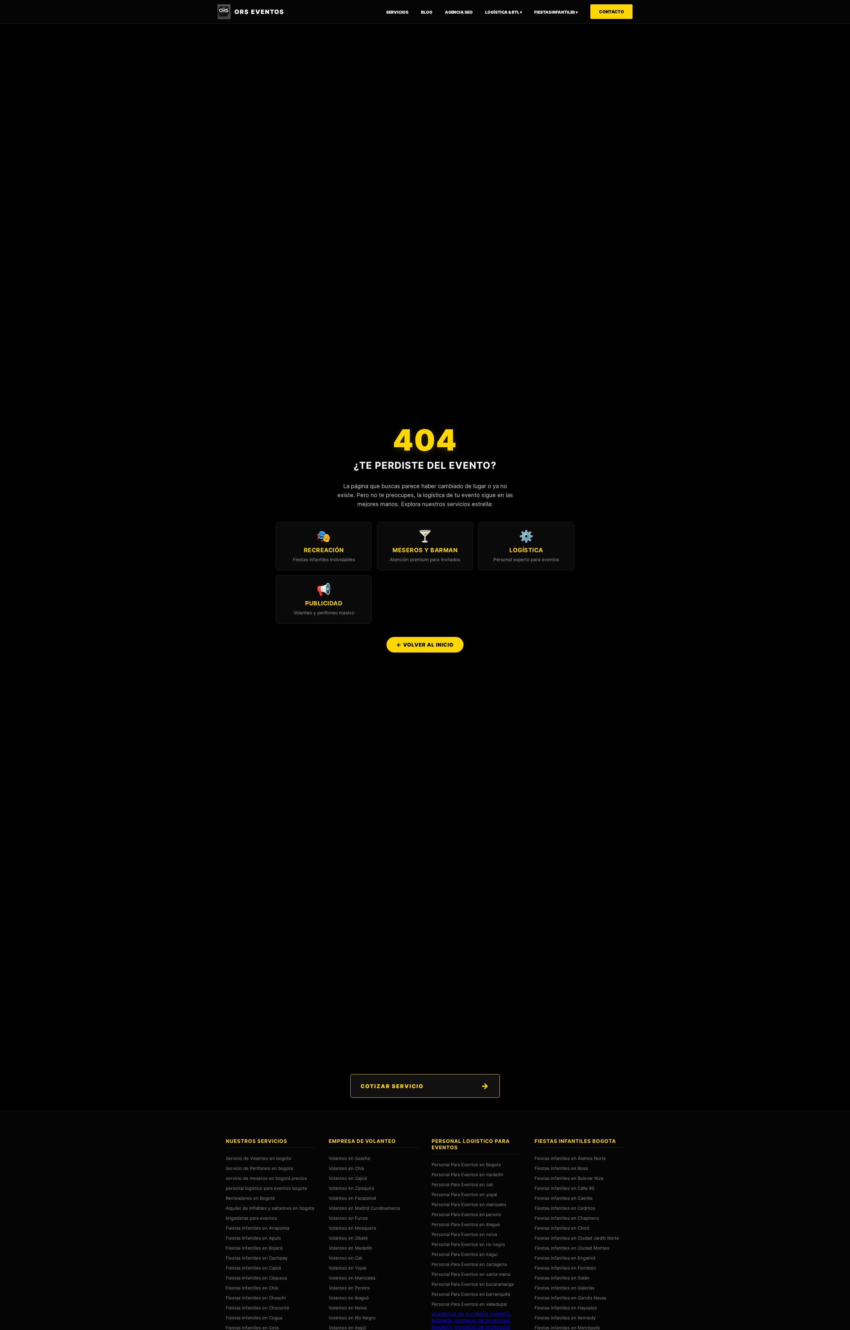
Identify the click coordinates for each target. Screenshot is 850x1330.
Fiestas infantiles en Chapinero (567, 1218)
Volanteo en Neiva (348, 1307)
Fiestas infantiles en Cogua (254, 1317)
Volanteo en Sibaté (348, 1238)
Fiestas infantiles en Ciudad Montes (572, 1248)
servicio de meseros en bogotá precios (266, 1178)
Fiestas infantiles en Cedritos (565, 1208)
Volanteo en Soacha (349, 1158)
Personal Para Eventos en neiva (464, 1234)
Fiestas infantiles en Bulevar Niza (569, 1178)
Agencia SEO (459, 12)
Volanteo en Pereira (349, 1287)
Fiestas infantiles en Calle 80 (564, 1188)
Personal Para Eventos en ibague (466, 1224)
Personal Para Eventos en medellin (467, 1174)
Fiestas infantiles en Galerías (564, 1287)
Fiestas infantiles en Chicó (562, 1228)
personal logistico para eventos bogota (266, 1188)
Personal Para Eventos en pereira (466, 1214)
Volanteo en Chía (346, 1168)
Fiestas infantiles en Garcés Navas (570, 1297)
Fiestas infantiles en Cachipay (257, 1258)
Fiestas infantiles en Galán (562, 1277)
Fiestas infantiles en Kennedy (565, 1317)
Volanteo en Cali (345, 1258)
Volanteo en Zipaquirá (351, 1188)
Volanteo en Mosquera (352, 1228)
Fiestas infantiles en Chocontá (257, 1307)
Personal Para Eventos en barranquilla (471, 1294)
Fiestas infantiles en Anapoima (257, 1228)
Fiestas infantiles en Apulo (253, 1238)
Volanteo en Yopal (347, 1268)
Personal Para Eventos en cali (462, 1184)
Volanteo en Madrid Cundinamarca (364, 1208)
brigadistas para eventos (251, 1218)
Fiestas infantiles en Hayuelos (566, 1307)
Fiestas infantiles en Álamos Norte (570, 1158)
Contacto (611, 11)
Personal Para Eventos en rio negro (468, 1244)
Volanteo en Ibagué (349, 1297)
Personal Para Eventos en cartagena (469, 1264)
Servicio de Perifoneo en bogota (259, 1168)
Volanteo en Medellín (351, 1248)
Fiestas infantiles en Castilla (563, 1198)
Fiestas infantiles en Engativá (565, 1258)
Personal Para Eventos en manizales (469, 1204)
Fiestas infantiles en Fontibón (565, 1268)
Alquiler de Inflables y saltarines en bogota (270, 1208)
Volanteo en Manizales (352, 1277)
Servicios (397, 12)
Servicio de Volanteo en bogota (258, 1158)
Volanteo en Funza (348, 1218)
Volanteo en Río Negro (352, 1317)
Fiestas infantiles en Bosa (561, 1168)
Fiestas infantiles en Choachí (256, 1297)
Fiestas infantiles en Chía (252, 1287)
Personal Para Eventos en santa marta (471, 1274)
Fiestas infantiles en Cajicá (253, 1268)
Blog (426, 12)
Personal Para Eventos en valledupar (469, 1304)
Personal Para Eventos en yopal (464, 1194)
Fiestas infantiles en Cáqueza (256, 1277)
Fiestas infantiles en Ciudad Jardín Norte (577, 1238)
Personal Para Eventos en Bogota (466, 1164)
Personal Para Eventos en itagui (464, 1254)
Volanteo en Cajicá (348, 1178)
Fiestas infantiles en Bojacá (254, 1248)
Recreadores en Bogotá (250, 1198)
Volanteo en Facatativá (352, 1198)
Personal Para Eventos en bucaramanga (473, 1284)
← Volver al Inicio (425, 645)
